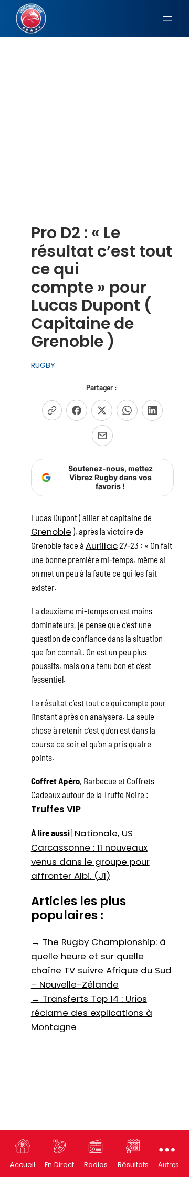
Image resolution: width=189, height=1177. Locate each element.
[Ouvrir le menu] (167, 18)
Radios (96, 1164)
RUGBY (43, 365)
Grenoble (51, 531)
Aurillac (102, 545)
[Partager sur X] (101, 410)
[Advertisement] (94, 104)
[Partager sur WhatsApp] (127, 410)
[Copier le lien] (52, 410)
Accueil (22, 1164)
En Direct (59, 1164)
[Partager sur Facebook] (76, 410)
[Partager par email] (102, 435)
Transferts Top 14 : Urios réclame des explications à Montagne (91, 1012)
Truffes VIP (56, 809)
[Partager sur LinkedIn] (152, 410)
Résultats (133, 1164)
